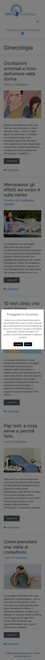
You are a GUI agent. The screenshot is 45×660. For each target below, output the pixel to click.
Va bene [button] (18, 344)
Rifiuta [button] (28, 344)
